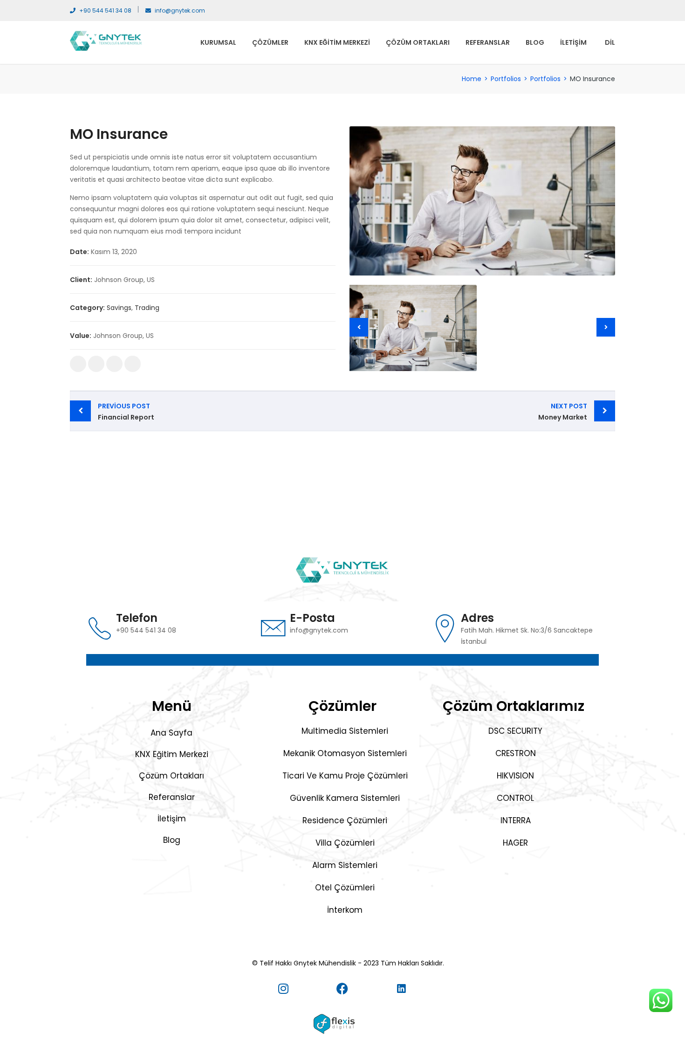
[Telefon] (99, 628)
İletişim (573, 42)
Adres (477, 618)
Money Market (562, 411)
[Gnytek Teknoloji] (106, 40)
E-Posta (312, 618)
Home (471, 78)
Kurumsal (218, 42)
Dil (610, 42)
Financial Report (126, 411)
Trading (147, 307)
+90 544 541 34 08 (105, 10)
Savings (119, 307)
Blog (535, 42)
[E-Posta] (273, 628)
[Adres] (444, 628)
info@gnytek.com (180, 10)
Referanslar (488, 42)
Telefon (137, 618)
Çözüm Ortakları (418, 42)
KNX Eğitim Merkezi (337, 42)
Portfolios (506, 78)
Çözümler (270, 42)
